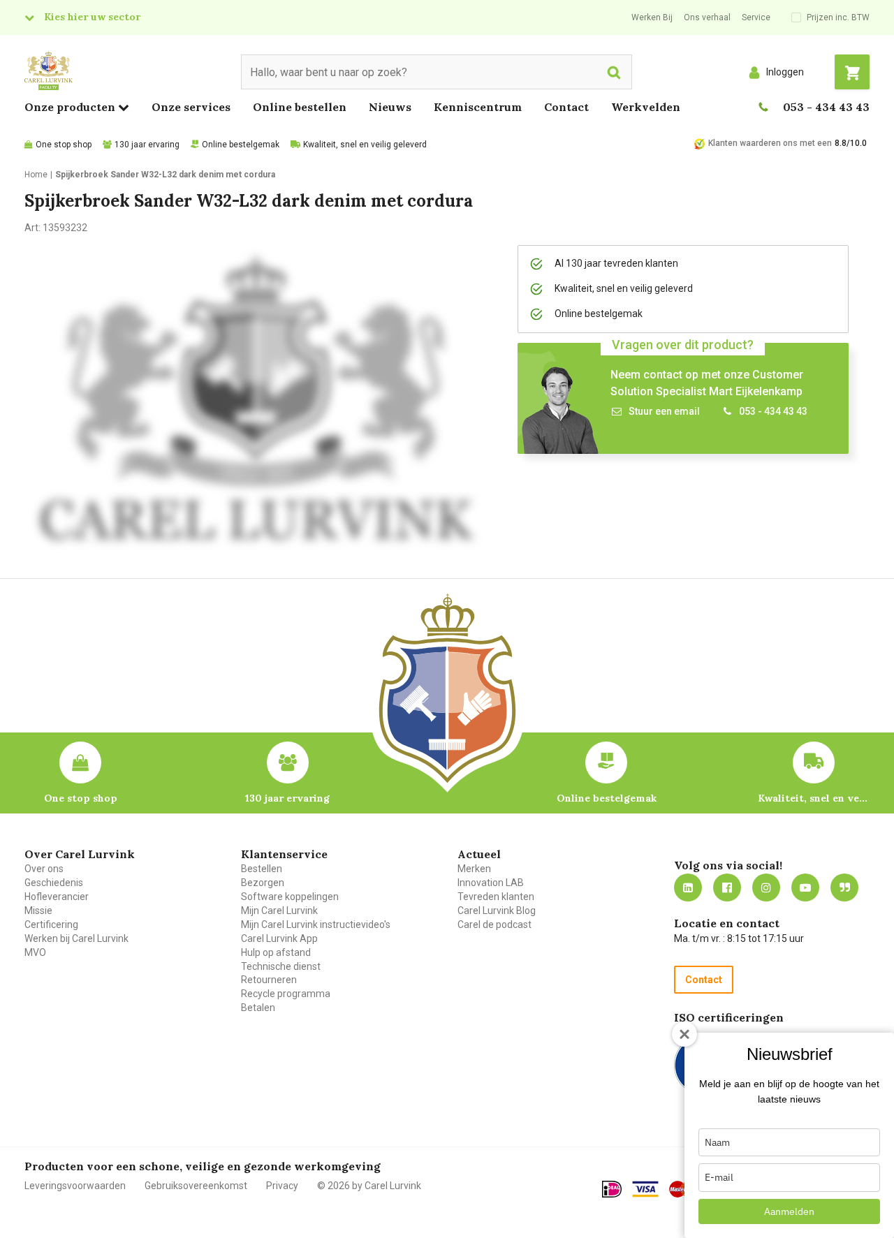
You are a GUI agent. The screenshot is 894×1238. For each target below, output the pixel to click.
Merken (474, 868)
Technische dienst (281, 966)
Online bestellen (299, 107)
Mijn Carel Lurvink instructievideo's (315, 924)
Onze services (191, 107)
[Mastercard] (683, 1189)
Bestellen (261, 868)
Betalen (258, 1007)
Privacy (282, 1185)
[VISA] (645, 1189)
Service (756, 17)
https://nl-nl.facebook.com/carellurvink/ (727, 887)
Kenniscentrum (478, 107)
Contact (566, 107)
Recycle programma (285, 993)
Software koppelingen (290, 896)
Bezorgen (262, 882)
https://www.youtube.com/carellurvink (805, 887)
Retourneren (269, 979)
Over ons (44, 868)
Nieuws (390, 107)
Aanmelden (789, 1211)
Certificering (51, 924)
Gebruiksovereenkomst (196, 1185)
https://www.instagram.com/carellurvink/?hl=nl (766, 887)
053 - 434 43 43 (826, 107)
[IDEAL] (612, 1189)
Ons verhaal (707, 17)
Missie (38, 910)
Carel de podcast (494, 924)
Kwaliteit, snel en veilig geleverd (365, 144)
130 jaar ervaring (147, 144)
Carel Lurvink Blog (496, 910)
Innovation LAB (490, 882)
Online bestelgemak (240, 144)
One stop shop (63, 144)
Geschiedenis (53, 882)
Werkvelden (645, 107)
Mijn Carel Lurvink (279, 910)
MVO (35, 952)
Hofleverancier (56, 896)
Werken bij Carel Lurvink (76, 938)
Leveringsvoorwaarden (75, 1185)
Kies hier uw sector (92, 16)
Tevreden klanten (495, 896)
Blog (844, 887)
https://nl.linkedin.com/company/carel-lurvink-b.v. (688, 887)
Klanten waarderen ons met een (770, 143)
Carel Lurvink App (279, 938)
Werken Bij (652, 17)
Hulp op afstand (276, 952)
